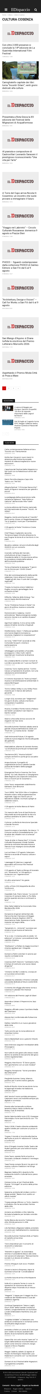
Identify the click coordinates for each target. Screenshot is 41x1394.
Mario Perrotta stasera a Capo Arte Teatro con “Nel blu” (19, 480)
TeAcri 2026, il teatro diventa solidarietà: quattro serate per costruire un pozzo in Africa (21, 1128)
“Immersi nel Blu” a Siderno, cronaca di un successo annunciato (20, 973)
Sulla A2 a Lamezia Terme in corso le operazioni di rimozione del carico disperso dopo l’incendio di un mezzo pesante (20, 1286)
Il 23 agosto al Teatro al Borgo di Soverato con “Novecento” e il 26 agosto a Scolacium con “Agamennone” (22, 872)
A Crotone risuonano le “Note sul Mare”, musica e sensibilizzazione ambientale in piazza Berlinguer (21, 681)
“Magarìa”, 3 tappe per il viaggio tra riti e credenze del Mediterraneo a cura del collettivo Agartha (21, 1298)
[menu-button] (6, 10)
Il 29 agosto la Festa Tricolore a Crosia (20, 527)
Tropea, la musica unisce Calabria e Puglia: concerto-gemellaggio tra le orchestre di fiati (19, 589)
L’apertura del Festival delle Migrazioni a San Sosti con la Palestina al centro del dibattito (21, 471)
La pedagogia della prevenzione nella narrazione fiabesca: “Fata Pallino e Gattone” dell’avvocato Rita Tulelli (20, 499)
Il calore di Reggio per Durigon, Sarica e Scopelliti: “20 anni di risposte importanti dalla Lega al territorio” (25, 411)
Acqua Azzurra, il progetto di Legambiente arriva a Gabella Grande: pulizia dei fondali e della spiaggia (20, 764)
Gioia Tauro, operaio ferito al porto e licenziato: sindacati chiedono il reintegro (21, 1157)
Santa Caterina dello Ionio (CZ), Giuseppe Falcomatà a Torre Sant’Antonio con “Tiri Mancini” (21, 1118)
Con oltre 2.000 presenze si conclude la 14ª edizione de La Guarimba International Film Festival (18, 49)
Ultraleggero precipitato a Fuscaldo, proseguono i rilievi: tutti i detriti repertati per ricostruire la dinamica (19, 653)
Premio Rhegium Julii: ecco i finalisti (19, 1264)
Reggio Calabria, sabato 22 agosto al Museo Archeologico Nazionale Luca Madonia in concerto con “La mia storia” (21, 1354)
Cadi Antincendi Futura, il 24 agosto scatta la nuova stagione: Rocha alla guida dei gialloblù (22, 739)
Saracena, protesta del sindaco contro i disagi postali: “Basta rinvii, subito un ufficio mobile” (20, 1194)
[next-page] (18, 388)
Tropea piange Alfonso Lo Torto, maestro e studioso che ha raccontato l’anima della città (21, 1204)
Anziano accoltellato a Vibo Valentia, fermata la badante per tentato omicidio (21, 1213)
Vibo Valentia (23, 1391)
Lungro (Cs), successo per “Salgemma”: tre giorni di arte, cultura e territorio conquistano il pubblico (20, 701)
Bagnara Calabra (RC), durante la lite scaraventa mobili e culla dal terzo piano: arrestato (21, 1174)
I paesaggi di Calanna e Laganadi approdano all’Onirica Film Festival (19, 863)
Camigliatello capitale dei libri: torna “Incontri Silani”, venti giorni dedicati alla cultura (19, 85)
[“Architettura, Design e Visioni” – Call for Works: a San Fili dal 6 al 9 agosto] (20, 288)
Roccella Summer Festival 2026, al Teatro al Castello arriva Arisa (21, 1237)
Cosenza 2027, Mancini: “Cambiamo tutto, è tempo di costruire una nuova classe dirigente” (22, 964)
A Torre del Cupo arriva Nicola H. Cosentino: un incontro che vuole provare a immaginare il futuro (19, 196)
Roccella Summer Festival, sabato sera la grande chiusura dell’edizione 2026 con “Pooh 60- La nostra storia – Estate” (21, 729)
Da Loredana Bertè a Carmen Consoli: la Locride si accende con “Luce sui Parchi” (21, 662)
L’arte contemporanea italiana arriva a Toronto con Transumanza (20, 450)
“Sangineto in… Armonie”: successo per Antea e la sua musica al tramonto (21, 929)
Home (4, 15)
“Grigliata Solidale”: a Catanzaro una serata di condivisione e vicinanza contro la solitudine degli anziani (21, 1322)
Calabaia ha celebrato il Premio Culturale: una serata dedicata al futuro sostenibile (21, 981)
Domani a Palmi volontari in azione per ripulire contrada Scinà (21, 955)
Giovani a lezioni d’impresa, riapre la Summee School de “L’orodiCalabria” (19, 1271)
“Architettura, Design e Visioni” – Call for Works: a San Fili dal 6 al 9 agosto (20, 302)
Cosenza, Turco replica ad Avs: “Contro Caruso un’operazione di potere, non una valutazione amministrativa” (21, 671)
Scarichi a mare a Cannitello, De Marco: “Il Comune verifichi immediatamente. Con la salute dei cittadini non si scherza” (22, 832)
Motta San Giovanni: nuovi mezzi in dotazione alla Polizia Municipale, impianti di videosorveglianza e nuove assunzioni (20, 460)
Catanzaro (28, 1389)
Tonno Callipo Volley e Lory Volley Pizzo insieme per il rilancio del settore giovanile (21, 691)
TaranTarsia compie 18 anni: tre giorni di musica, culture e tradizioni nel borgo (21, 1165)
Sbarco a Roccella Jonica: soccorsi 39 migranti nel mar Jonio (20, 720)
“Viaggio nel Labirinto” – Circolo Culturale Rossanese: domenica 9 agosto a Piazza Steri (19, 230)
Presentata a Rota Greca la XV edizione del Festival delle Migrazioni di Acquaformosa (18, 120)
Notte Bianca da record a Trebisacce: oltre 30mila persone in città (20, 1221)
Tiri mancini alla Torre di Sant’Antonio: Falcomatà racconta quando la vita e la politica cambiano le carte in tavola (20, 814)
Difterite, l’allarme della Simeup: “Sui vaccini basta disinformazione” (19, 598)
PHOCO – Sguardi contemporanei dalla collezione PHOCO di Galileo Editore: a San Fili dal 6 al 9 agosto (20, 266)
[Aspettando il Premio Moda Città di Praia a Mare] (20, 361)
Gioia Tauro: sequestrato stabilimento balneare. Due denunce (20, 785)
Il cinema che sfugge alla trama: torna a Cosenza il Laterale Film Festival (21, 989)
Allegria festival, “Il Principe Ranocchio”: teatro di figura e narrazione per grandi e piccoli (21, 489)
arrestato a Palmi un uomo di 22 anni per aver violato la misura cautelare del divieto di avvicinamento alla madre (21, 1332)
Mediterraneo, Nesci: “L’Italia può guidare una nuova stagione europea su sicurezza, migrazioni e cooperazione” (21, 633)
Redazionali (9, 401)
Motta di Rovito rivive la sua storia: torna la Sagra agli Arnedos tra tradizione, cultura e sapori (21, 1088)
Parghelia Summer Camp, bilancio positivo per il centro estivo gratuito (19, 1080)
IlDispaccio (7, 1389)
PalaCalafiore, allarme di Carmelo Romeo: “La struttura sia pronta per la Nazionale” (21, 748)
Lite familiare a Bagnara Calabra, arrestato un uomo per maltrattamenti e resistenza (22, 1229)
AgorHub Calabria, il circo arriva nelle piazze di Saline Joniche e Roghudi (20, 624)
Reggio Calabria (18, 1389)
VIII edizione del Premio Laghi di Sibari (20, 996)
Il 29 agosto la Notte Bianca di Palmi (19, 807)
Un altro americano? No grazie (17, 880)
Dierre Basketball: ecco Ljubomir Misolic (21, 1039)
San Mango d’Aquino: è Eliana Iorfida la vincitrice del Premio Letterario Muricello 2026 (18, 341)
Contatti (5, 1385)
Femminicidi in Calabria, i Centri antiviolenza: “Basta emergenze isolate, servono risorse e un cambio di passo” (21, 615)
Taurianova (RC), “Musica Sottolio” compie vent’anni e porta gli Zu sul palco (21, 755)
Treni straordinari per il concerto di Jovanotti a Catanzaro (19, 1245)
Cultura (10, 15)
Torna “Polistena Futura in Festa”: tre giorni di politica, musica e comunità (20, 606)
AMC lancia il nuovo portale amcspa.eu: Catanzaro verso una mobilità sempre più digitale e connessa (21, 1098)
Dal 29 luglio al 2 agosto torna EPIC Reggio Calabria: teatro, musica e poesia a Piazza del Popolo (26, 424)
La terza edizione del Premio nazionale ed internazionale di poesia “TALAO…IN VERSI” (21, 509)
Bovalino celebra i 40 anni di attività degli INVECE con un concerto (21, 546)
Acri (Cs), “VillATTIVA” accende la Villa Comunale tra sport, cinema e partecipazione (20, 643)
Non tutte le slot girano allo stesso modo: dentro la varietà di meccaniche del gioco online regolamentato (21, 1055)
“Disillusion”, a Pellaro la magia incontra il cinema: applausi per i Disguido (21, 947)
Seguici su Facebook (30, 1385)
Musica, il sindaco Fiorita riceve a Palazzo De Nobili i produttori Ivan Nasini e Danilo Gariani (21, 711)
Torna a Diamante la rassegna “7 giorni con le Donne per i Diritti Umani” (20, 568)
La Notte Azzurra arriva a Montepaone (20, 1278)
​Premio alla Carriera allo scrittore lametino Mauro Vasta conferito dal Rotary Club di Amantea (19, 1108)
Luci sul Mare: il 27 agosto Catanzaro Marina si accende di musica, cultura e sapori (20, 854)
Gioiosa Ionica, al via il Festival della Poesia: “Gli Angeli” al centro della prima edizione (21, 1184)
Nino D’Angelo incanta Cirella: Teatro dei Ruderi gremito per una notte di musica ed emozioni (21, 1148)
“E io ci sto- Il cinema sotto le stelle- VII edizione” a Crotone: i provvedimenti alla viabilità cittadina (21, 938)
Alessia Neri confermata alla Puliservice (21, 1017)
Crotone (14, 1391)
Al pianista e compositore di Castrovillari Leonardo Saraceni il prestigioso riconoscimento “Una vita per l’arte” (19, 155)
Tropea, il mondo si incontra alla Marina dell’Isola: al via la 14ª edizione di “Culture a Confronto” (21, 1138)
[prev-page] (3, 433)
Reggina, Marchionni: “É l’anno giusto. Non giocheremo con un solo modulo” (20, 1064)
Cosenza (7, 1391)
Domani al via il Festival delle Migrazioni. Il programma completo (21, 1363)
